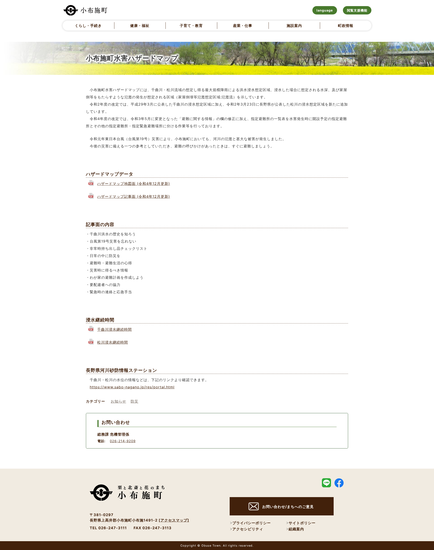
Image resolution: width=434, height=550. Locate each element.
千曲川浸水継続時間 (114, 329)
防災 (134, 401)
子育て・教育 (191, 25)
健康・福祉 (139, 25)
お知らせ (118, 401)
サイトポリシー (302, 523)
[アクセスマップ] (174, 520)
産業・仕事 (242, 25)
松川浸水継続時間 (112, 342)
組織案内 (296, 529)
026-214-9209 (123, 441)
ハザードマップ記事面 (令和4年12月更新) (133, 196)
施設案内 (294, 25)
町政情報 (345, 25)
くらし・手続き (88, 25)
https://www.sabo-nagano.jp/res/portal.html (132, 387)
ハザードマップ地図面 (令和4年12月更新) (133, 183)
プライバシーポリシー (251, 523)
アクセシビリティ (247, 529)
